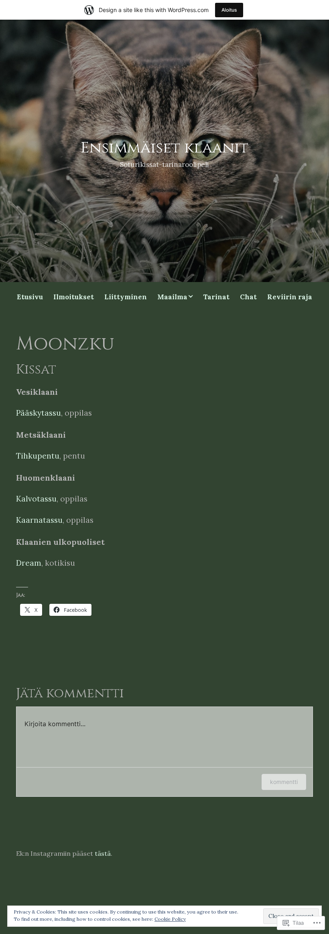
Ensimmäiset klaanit (164, 148)
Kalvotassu (36, 499)
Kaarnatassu (39, 520)
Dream (28, 563)
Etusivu (30, 296)
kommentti (284, 781)
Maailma (172, 296)
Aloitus (229, 10)
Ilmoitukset (73, 296)
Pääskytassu (38, 413)
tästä (103, 853)
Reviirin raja (289, 296)
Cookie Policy (170, 919)
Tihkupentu (37, 456)
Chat (248, 296)
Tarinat (216, 296)
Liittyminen (125, 296)
